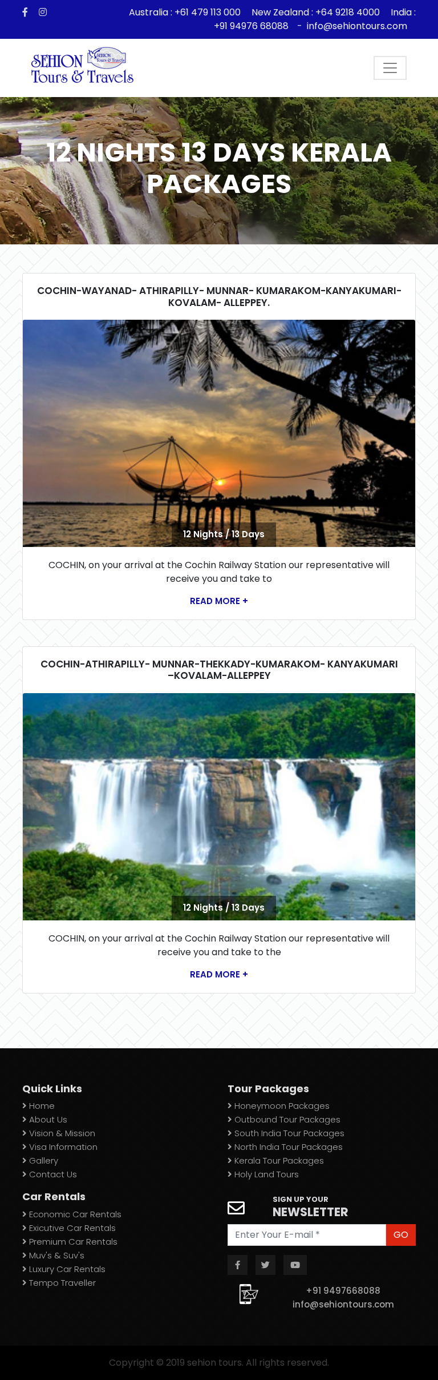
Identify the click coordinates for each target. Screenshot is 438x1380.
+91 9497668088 (343, 1291)
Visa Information (62, 1147)
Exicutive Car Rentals (71, 1228)
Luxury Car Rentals (66, 1269)
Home (41, 1106)
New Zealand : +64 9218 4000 (316, 12)
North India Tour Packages (287, 1147)
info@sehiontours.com (357, 26)
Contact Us (52, 1174)
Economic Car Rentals (74, 1214)
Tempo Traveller (61, 1283)
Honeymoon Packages (281, 1106)
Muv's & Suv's (55, 1255)
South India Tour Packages (288, 1133)
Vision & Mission (61, 1133)
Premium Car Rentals (72, 1242)
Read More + (219, 601)
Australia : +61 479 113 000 (186, 12)
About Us (47, 1119)
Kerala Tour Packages (278, 1160)
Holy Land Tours (265, 1174)
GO (401, 1234)
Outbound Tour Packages (286, 1119)
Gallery (42, 1160)
